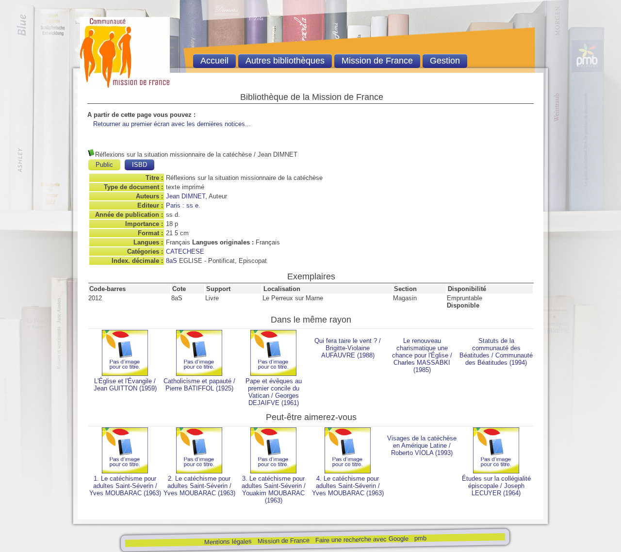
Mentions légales (227, 541)
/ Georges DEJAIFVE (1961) (273, 391)
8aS (171, 260)
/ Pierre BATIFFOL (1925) (199, 384)
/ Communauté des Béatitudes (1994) (496, 351)
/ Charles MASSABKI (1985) (422, 355)
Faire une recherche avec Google (361, 539)
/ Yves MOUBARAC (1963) (125, 486)
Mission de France (283, 540)
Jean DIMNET (185, 196)
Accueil (214, 60)
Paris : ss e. (183, 205)
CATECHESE (185, 251)
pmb (420, 538)
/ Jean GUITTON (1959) (125, 384)
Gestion (445, 60)
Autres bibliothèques (285, 60)
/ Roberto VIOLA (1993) (422, 445)
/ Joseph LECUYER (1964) (496, 486)
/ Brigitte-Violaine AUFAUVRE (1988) (347, 348)
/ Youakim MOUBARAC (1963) (274, 489)
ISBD (139, 164)
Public (104, 164)
